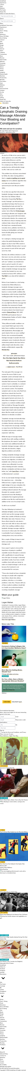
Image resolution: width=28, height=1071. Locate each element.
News (1, 56)
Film (1, 41)
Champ (2, 989)
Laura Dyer (15, 471)
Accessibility (3, 1065)
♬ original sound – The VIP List (14, 366)
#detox (23, 358)
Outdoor (2, 90)
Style (1, 6)
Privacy (2, 1061)
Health (2, 70)
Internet (2, 49)
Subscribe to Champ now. (9, 689)
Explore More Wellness (6, 867)
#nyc (4, 358)
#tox (7, 358)
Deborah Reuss (11, 312)
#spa (19, 358)
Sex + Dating (4, 798)
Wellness (2, 8)
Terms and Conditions (13, 732)
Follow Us (2, 13)
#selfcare (19, 360)
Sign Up (2, 730)
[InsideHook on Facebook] (7, 698)
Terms (1, 1059)
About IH (2, 1052)
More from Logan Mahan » (9, 619)
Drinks (1, 29)
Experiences (3, 3)
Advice (2, 67)
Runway (2, 58)
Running (2, 79)
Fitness (2, 68)
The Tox (18, 199)
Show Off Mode (4, 36)
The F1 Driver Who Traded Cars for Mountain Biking (13, 832)
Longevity (2, 72)
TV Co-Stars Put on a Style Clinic (8, 892)
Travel (1, 32)
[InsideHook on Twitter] (11, 698)
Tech (1, 94)
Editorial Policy (4, 1054)
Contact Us (3, 1055)
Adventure (3, 34)
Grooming (2, 63)
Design (2, 45)
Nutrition (2, 76)
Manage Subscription (5, 1066)
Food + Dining (3, 31)
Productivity (3, 78)
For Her (2, 92)
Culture (2, 4)
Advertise (2, 1057)
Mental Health (4, 74)
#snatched (13, 360)
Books (1, 43)
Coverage (2, 986)
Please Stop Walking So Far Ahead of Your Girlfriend (13, 914)
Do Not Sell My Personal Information (9, 1068)
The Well (4, 276)
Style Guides (3, 59)
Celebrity (2, 52)
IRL (1, 988)
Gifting (2, 97)
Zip (16, 725)
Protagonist (3, 991)
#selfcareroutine (14, 363)
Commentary (3, 54)
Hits (1, 982)
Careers (2, 1063)
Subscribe (8, 13)
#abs (7, 360)
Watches (2, 61)
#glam (11, 358)
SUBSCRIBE (7, 701)
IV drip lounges (20, 211)
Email (16, 716)
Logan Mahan (5, 131)
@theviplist (14, 353)
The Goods (3, 10)
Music (1, 47)
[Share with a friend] (3, 698)
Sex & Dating (3, 38)
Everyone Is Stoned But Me (7, 768)
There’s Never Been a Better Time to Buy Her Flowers (14, 800)
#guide (15, 358)
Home (1, 87)
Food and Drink (4, 88)
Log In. (20, 701)
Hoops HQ (3, 12)
